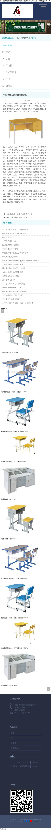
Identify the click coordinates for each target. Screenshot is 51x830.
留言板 (35, 766)
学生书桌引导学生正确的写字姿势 (15, 253)
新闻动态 (26, 38)
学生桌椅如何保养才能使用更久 (14, 284)
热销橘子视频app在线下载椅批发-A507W (14, 462)
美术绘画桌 (11, 72)
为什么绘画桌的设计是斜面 (12, 295)
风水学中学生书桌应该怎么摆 (21, 214)
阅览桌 (9, 86)
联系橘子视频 (24, 766)
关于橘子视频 (15, 762)
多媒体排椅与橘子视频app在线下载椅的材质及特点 (21, 261)
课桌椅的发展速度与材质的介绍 (14, 233)
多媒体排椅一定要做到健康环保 (14, 291)
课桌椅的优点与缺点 (10, 257)
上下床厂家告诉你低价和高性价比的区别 (17, 303)
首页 (18, 38)
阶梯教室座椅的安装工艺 (11, 288)
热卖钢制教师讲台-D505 (9, 499)
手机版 (35, 821)
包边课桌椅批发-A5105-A (9, 352)
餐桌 (8, 52)
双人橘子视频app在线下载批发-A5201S (14, 392)
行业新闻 (14, 766)
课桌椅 (9, 65)
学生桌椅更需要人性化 (18, 217)
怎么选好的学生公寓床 (11, 299)
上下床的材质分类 (9, 241)
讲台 (8, 58)
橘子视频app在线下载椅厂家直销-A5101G (14, 431)
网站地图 (3, 829)
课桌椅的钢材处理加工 (11, 245)
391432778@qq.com (22, 713)
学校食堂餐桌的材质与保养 (12, 264)
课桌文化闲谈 (7, 237)
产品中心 (26, 762)
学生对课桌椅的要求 (10, 249)
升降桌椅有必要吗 (9, 280)
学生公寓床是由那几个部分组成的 (15, 230)
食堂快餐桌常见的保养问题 (12, 272)
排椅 (8, 79)
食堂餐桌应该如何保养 (11, 276)
